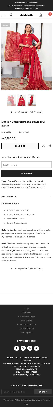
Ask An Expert (36, 112)
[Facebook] (16, 348)
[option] (26, 56)
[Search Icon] (11, 15)
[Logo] (26, 14)
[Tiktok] (36, 348)
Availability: (6, 132)
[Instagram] (23, 348)
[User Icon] (40, 15)
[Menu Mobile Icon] (3, 15)
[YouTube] (29, 348)
